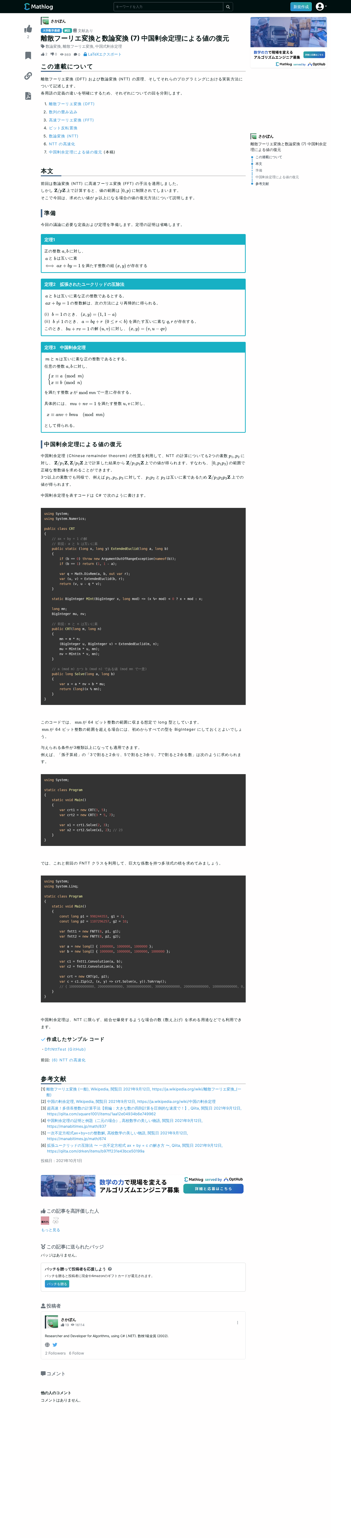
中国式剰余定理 (108, 46)
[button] (321, 6)
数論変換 (53, 46)
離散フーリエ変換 (78, 46)
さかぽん (58, 21)
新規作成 (301, 6)
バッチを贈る (57, 1284)
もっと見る (50, 1230)
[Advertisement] (288, 97)
